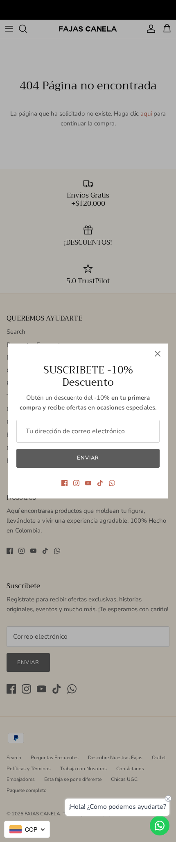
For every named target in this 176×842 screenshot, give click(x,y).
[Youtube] (88, 483)
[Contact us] (159, 825)
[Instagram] (76, 483)
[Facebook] (64, 483)
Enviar (88, 458)
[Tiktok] (100, 483)
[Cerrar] (158, 354)
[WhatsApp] (112, 483)
